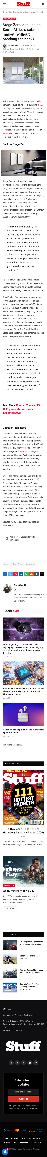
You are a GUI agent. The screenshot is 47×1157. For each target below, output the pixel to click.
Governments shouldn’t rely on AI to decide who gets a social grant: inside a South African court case (23, 691)
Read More (9, 909)
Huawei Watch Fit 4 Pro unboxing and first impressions (29, 986)
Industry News (9, 19)
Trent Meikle (14, 45)
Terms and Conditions (14, 1139)
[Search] (43, 4)
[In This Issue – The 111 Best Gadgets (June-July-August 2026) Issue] (23, 797)
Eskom (6, 564)
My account (37, 1143)
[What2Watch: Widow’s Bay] (23, 871)
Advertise (23, 1143)
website (23, 451)
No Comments (34, 49)
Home (5, 12)
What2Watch (9, 885)
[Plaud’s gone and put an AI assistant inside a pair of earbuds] (23, 714)
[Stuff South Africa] (23, 4)
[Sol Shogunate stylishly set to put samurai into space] (10, 945)
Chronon (36, 1149)
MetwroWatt (8, 133)
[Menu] (4, 4)
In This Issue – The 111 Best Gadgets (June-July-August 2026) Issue (23, 832)
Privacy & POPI (34, 1139)
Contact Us (10, 1143)
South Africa (18, 564)
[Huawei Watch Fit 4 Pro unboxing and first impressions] (10, 987)
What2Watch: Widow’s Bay (18, 890)
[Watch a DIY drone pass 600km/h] (10, 959)
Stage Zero (30, 564)
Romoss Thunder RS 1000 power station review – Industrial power (21, 409)
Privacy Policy (24, 1108)
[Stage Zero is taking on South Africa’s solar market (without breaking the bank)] (23, 70)
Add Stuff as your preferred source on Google (25, 538)
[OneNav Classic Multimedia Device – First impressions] (10, 973)
